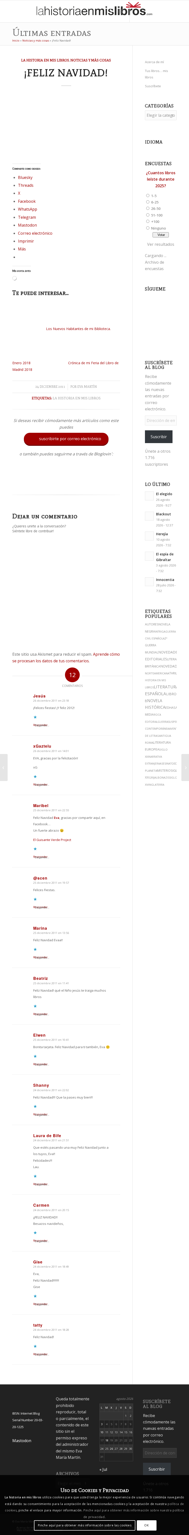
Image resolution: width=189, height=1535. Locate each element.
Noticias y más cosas (35, 40)
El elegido (164, 494)
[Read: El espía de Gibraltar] (149, 556)
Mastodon (21, 1440)
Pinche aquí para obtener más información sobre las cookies (85, 1525)
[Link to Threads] (152, 11)
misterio (164, 770)
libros (172, 694)
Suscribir (159, 436)
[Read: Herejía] (149, 536)
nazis (165, 777)
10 (101, 1432)
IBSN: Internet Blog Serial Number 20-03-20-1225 (27, 1420)
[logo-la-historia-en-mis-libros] (94, 11)
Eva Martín (87, 387)
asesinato (167, 763)
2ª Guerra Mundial (156, 645)
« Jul (103, 1469)
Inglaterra (156, 784)
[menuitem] (110, 11)
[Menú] (120, 11)
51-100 (156, 215)
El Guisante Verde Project (52, 840)
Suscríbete (153, 86)
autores (151, 624)
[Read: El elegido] (149, 496)
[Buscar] (110, 11)
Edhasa (171, 708)
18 (106, 1440)
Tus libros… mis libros (156, 74)
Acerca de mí (154, 62)
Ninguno (158, 228)
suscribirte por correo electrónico (66, 439)
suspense (174, 722)
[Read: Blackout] (149, 516)
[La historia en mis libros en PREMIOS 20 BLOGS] (4, 767)
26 (111, 1448)
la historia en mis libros (77, 398)
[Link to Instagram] (137, 11)
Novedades (170, 666)
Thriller (175, 673)
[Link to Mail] (174, 11)
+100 (155, 221)
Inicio (15, 40)
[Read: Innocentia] (149, 581)
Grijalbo (155, 777)
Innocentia (165, 579)
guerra (163, 722)
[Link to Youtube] (159, 11)
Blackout (163, 514)
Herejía (162, 534)
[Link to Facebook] (167, 11)
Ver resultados (160, 244)
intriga (160, 631)
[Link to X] (144, 11)
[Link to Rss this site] (181, 11)
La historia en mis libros (45, 60)
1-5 (154, 195)
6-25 (154, 202)
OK (146, 1525)
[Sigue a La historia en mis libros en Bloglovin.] (66, 483)
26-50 (155, 208)
